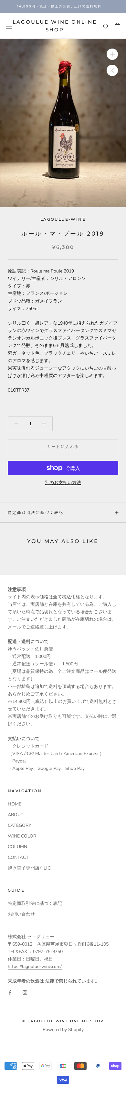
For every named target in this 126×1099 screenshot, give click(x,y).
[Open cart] (117, 26)
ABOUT (15, 815)
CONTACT (18, 857)
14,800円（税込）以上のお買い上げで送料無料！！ (63, 6)
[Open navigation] (9, 26)
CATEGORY (19, 825)
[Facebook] (10, 992)
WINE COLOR (22, 836)
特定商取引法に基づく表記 (36, 512)
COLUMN (17, 847)
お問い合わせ (21, 914)
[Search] (106, 26)
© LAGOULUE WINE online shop (63, 1021)
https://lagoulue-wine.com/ (35, 966)
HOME (14, 804)
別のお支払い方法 (63, 483)
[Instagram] (25, 992)
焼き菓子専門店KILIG (29, 868)
